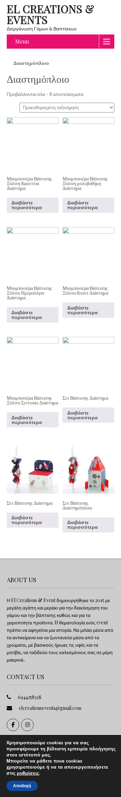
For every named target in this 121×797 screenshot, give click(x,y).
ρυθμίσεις (28, 773)
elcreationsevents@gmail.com (50, 708)
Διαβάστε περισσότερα (26, 205)
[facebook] (13, 725)
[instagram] (27, 725)
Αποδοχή (22, 786)
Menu (22, 41)
